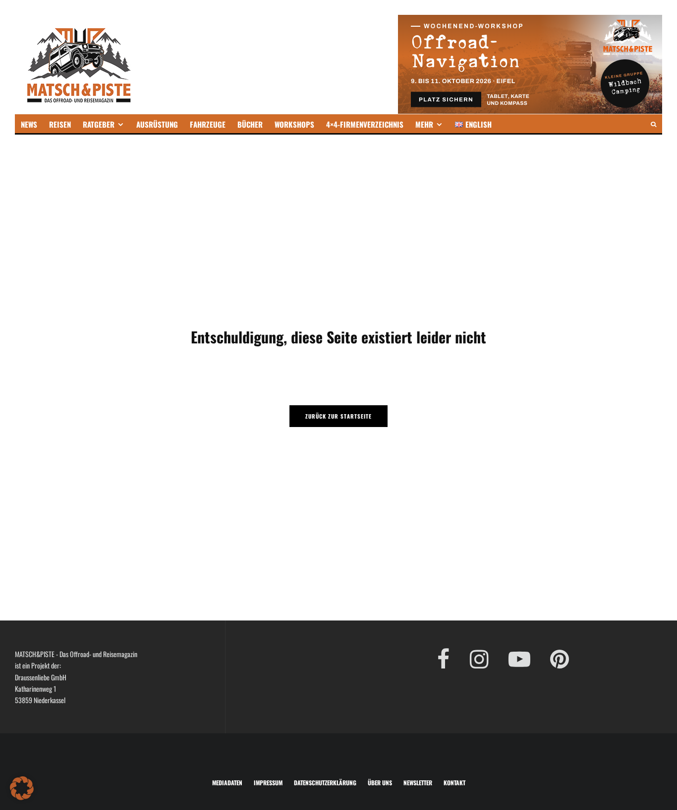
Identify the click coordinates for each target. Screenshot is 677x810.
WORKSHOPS (294, 124)
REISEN (60, 124)
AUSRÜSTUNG (157, 124)
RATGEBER (98, 124)
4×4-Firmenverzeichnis (364, 124)
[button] (22, 788)
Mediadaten (227, 782)
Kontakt (454, 782)
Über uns (380, 782)
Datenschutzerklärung (325, 782)
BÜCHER (250, 124)
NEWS (29, 124)
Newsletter (417, 782)
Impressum (268, 782)
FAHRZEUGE (208, 124)
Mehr (424, 124)
